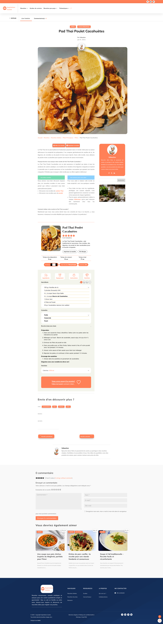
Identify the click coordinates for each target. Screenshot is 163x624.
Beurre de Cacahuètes (60, 296)
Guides (85, 593)
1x (81, 282)
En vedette (78, 531)
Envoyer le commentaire (46, 518)
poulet (61, 193)
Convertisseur (87, 597)
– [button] (51, 264)
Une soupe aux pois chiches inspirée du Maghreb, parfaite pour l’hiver (50, 556)
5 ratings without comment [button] (63, 478)
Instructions (74, 278)
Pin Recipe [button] (82, 251)
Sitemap (78, 617)
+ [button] (56, 264)
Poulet (61, 406)
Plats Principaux (84, 26)
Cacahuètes (46, 406)
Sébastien (83, 37)
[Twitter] (111, 173)
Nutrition (87, 278)
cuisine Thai (59, 191)
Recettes (23, 8)
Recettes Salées (56, 138)
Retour (13, 18)
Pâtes (73, 26)
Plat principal (72, 264)
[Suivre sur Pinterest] (154, 2)
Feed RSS (84, 617)
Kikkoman (77, 199)
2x (84, 282)
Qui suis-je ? (102, 593)
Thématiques (63, 8)
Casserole (47, 318)
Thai (68, 406)
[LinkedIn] (114, 173)
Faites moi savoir (57, 384)
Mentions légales (73, 614)
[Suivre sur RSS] (131, 614)
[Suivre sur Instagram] (151, 2)
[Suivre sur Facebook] (148, 2)
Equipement (60, 278)
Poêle (46, 315)
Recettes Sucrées (72, 597)
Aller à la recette (59, 145)
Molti (39, 620)
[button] (63, 235)
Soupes (39, 531)
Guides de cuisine (36, 8)
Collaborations (103, 597)
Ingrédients (45, 278)
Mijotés (71, 531)
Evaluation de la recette (43, 490)
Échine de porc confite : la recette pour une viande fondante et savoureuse (80, 556)
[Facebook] (109, 173)
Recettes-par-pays (50, 8)
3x (87, 282)
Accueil (40, 138)
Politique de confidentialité (86, 614)
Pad (54, 406)
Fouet (46, 321)
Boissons (70, 600)
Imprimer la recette (73, 145)
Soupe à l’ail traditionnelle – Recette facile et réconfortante (112, 556)
